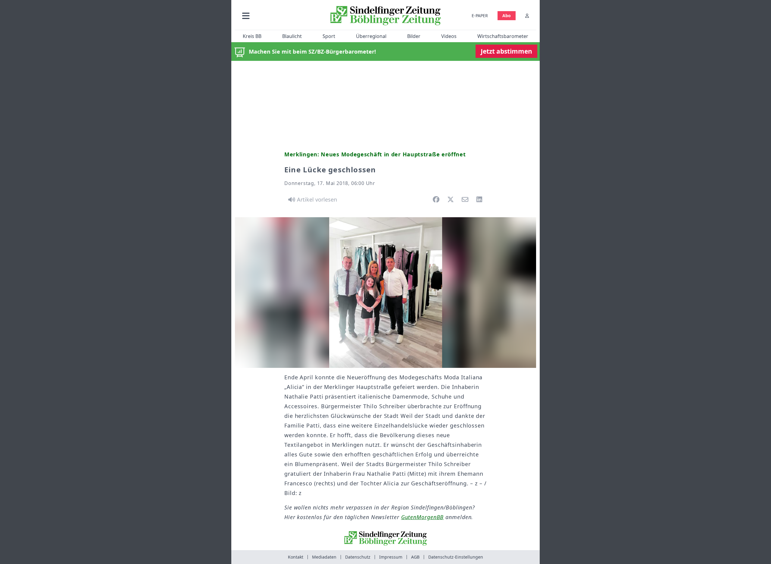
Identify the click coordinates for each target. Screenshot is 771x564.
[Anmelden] (527, 15)
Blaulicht (292, 36)
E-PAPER (480, 15)
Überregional (371, 36)
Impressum (390, 557)
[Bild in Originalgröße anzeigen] (385, 292)
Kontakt (295, 557)
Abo (506, 15)
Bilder (413, 36)
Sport (329, 36)
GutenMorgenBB (422, 517)
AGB (415, 557)
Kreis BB (252, 36)
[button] (278, 15)
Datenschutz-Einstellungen (455, 557)
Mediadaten (324, 557)
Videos (449, 36)
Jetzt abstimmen (506, 51)
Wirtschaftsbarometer (502, 36)
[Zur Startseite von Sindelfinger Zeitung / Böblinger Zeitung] (385, 15)
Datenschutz (357, 557)
